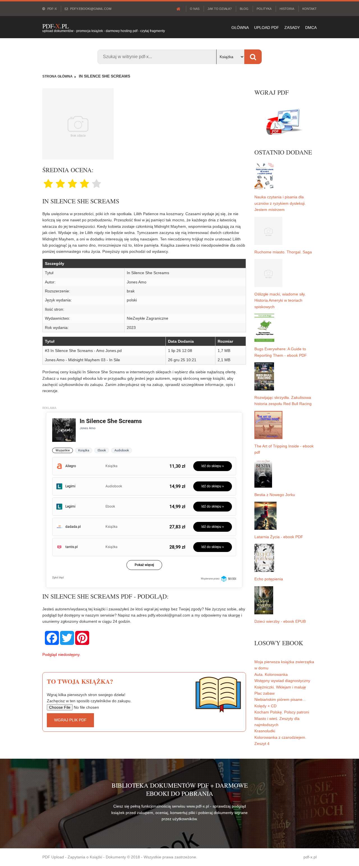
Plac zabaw (264, 693)
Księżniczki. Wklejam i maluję (280, 687)
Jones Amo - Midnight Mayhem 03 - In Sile (82, 360)
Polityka (264, 8)
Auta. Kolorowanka (271, 674)
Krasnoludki (264, 731)
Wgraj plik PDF (70, 720)
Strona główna (57, 76)
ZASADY (292, 27)
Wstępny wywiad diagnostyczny (282, 680)
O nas (194, 8)
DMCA (311, 27)
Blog (244, 8)
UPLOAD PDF (266, 27)
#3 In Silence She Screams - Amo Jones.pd (83, 350)
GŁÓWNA (240, 27)
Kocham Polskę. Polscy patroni (281, 712)
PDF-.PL (55, 26)
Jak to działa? (220, 8)
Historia (287, 8)
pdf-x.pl (310, 857)
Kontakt (309, 8)
